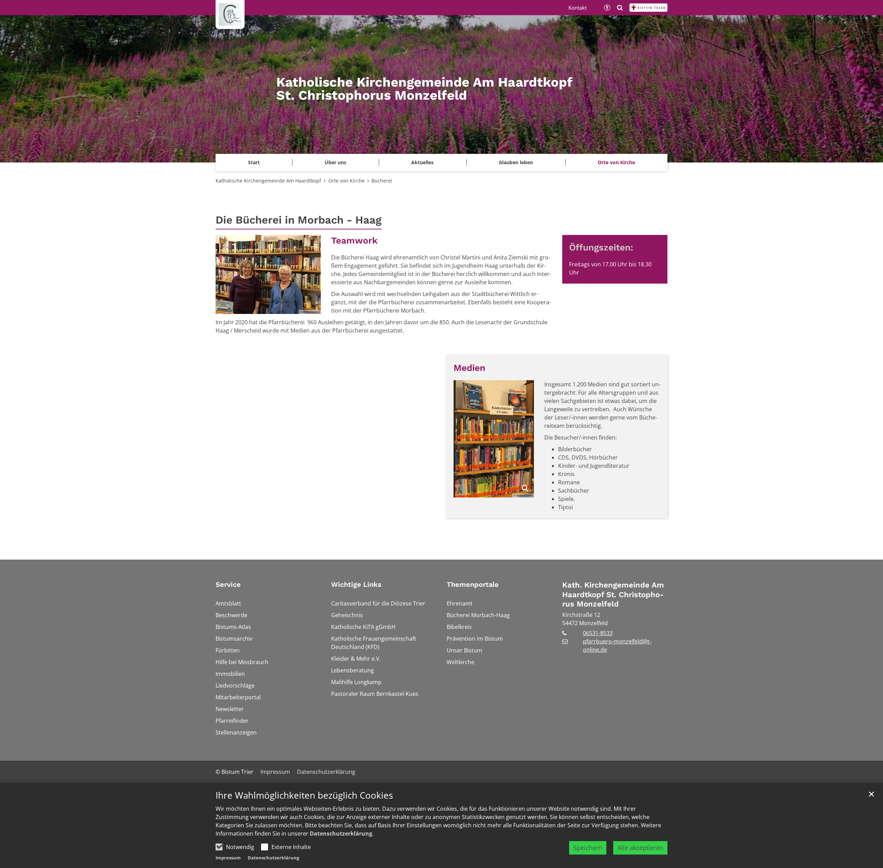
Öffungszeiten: (601, 247)
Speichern (587, 848)
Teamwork (354, 240)
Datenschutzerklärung (341, 833)
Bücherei (381, 180)
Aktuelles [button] (422, 162)
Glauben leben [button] (516, 162)
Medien (469, 368)
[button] (616, 162)
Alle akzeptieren (640, 848)
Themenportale (473, 584)
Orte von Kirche (346, 180)
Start (254, 162)
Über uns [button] (335, 162)
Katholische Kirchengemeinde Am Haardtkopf (268, 180)
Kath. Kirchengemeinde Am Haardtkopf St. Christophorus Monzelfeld (613, 594)
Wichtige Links (356, 584)
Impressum (228, 858)
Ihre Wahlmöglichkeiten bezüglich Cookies (304, 795)
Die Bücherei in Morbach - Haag (298, 220)
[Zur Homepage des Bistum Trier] (648, 7)
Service (228, 584)
